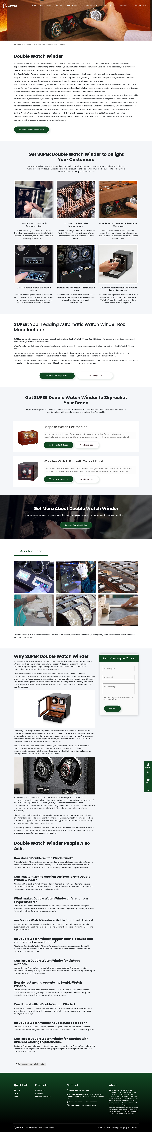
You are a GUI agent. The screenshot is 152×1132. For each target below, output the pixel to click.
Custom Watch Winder (51, 5)
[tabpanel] (76, 594)
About (104, 5)
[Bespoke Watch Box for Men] (28, 437)
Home (34, 5)
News (16, 1093)
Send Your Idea (86, 445)
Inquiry (16, 1096)
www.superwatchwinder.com (86, 1102)
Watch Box (90, 5)
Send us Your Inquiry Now (31, 129)
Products (27, 44)
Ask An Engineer (95, 375)
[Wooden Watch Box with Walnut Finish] (28, 471)
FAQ (112, 5)
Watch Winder (73, 5)
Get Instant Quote (58, 445)
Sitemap (134, 1128)
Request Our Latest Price (76, 525)
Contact (123, 5)
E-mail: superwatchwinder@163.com (81, 1105)
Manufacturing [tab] (31, 551)
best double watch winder (33, 1064)
